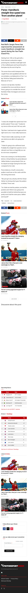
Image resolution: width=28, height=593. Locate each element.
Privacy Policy (14, 578)
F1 (11, 200)
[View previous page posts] (12, 116)
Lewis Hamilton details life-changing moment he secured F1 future (17, 103)
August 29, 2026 (5, 475)
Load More (14, 298)
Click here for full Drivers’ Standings (10, 449)
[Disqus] (14, 326)
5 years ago (14, 19)
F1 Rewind (4, 259)
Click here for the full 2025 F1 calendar (10, 409)
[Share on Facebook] (4, 40)
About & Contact (5, 578)
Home (2, 7)
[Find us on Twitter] (8, 528)
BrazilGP (7, 200)
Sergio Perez (11, 203)
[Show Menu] (26, 2)
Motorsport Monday (6, 580)
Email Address (8, 543)
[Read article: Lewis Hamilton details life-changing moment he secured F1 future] (4, 103)
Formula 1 (14, 7)
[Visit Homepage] (12, 2)
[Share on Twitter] (11, 40)
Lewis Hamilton (17, 200)
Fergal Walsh (5, 19)
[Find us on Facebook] (4, 528)
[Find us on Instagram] (11, 528)
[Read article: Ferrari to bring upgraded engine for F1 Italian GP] (14, 279)
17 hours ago (13, 106)
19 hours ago (5, 293)
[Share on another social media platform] (24, 40)
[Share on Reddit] (18, 40)
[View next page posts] (15, 116)
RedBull (4, 203)
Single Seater (8, 7)
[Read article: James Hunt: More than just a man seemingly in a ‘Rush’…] (4, 111)
